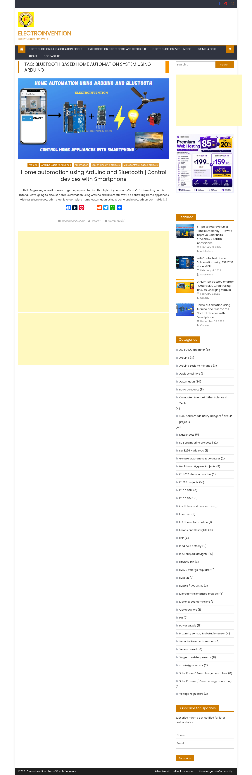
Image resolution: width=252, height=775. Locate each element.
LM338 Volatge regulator (194, 570)
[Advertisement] (93, 271)
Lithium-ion (186, 562)
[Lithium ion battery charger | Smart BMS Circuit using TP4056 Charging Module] (185, 286)
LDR (181, 538)
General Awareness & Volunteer (199, 458)
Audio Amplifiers (189, 373)
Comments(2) (116, 221)
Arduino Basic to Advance (56, 164)
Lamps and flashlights (193, 530)
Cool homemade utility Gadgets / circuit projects (205, 419)
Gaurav (96, 221)
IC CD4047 (186, 498)
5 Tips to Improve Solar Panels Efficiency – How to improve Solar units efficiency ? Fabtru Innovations (214, 235)
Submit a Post (207, 49)
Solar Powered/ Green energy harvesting (205, 681)
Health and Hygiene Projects (197, 466)
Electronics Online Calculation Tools (55, 49)
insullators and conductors (196, 506)
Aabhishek (206, 251)
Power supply (187, 625)
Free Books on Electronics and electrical (117, 49)
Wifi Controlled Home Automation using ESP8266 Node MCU (215, 262)
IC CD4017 (185, 490)
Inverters (185, 514)
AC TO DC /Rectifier (192, 350)
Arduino (33, 164)
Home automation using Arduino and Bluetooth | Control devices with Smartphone (93, 176)
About (33, 56)
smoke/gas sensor (191, 665)
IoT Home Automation (193, 522)
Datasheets (186, 435)
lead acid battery (190, 546)
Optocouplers (188, 609)
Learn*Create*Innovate (62, 771)
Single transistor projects (195, 657)
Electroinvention (44, 33)
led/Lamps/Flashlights (193, 554)
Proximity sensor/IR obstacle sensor (202, 633)
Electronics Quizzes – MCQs (172, 49)
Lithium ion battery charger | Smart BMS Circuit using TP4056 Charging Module (215, 286)
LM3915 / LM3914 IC (191, 586)
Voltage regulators (191, 694)
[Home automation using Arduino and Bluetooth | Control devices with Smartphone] (93, 118)
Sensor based (188, 649)
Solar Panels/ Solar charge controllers (203, 673)
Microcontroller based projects (141, 164)
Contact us (52, 56)
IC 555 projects (188, 482)
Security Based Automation (197, 641)
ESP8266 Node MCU (191, 450)
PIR (181, 617)
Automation (81, 164)
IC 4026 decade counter (195, 474)
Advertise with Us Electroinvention (174, 771)
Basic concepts (189, 389)
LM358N (184, 578)
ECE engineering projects (106, 164)
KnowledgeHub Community (215, 771)
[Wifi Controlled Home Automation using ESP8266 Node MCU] (185, 262)
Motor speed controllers (194, 602)
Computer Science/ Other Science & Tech (203, 400)
